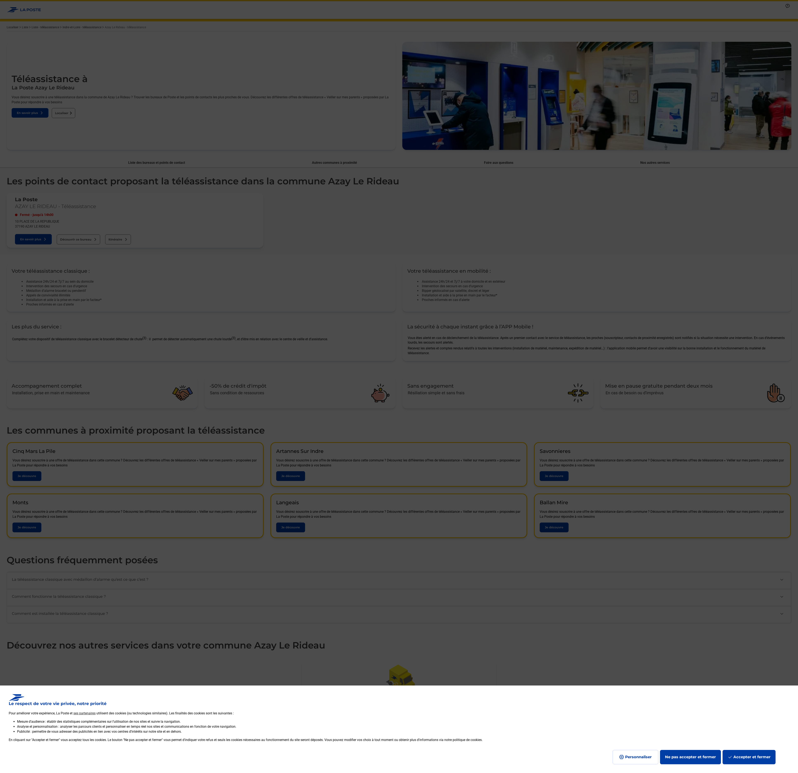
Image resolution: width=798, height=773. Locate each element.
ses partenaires (84, 713)
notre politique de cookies (463, 740)
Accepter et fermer (752, 757)
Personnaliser (638, 757)
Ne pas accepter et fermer (690, 757)
